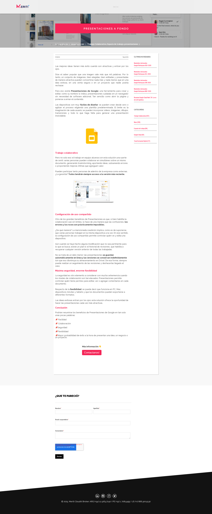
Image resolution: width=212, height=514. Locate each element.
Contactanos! (91, 352)
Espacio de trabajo (115, 44)
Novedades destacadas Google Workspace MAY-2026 (142, 90)
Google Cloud (139, 134)
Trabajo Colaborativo (96, 44)
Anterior (57, 57)
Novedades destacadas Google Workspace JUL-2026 (142, 72)
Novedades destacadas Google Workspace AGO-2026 (142, 64)
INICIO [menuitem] (115, 7)
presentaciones (131, 44)
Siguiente (125, 57)
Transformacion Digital (142, 141)
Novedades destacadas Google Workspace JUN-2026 (142, 81)
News (137, 122)
